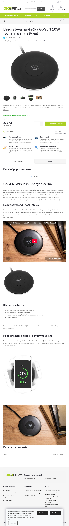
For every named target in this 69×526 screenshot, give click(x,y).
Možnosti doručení (11, 119)
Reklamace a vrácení (10, 493)
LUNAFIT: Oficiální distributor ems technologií (54, 501)
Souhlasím (55, 513)
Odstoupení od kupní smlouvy (32, 493)
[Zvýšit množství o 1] (41, 123)
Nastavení (13, 523)
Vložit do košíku (56, 124)
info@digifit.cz (31, 478)
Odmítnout (42, 513)
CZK (61, 2)
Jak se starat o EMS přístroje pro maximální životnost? (53, 493)
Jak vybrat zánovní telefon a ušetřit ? (52, 505)
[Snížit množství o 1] (41, 125)
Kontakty (5, 2)
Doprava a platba (9, 495)
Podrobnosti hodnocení (26, 41)
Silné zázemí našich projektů (52, 491)
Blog (6, 498)
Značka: (57, 131)
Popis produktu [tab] (18, 161)
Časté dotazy (8, 500)
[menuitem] (12, 16)
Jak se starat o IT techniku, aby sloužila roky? (53, 497)
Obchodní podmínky (29, 495)
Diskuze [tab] (50, 161)
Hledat (40, 9)
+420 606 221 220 (51, 478)
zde (9, 519)
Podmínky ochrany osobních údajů (33, 491)
